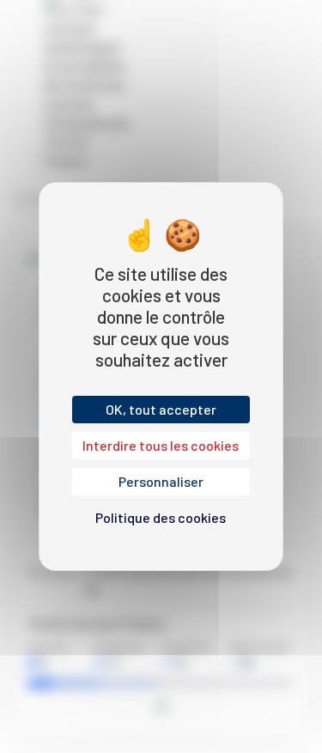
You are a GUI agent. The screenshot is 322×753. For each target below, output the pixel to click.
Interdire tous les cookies (160, 445)
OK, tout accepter (161, 409)
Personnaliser (161, 481)
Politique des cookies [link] (160, 517)
